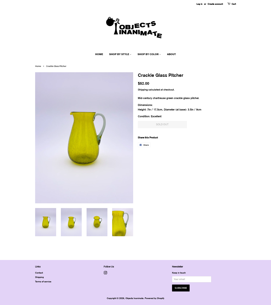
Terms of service (43, 281)
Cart (234, 3)
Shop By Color (148, 54)
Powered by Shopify (154, 298)
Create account (215, 3)
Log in (199, 3)
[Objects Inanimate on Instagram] (105, 273)
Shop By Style (119, 54)
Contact (39, 272)
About (171, 54)
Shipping (143, 89)
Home (99, 54)
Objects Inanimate (134, 298)
